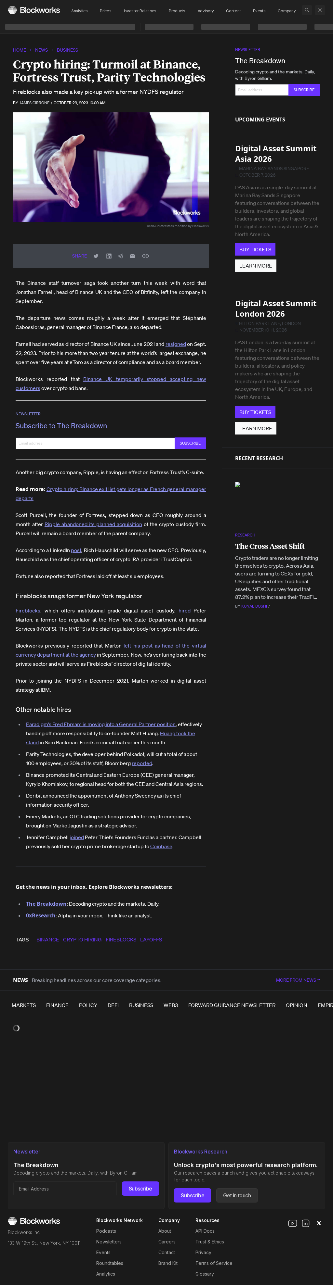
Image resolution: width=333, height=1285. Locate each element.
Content (233, 10)
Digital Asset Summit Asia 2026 (275, 153)
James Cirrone (34, 103)
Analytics (79, 10)
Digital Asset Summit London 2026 (275, 308)
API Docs (205, 1231)
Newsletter (28, 414)
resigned (176, 344)
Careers (167, 1241)
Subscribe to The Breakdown (61, 425)
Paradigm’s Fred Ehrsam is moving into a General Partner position (101, 724)
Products (177, 10)
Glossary (204, 1274)
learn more (255, 265)
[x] (318, 1223)
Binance (47, 939)
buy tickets (255, 249)
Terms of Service (214, 1263)
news (41, 50)
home (19, 50)
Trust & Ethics (209, 1241)
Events (259, 10)
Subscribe (140, 1188)
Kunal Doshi (254, 606)
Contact (166, 1252)
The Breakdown (260, 60)
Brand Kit (168, 1263)
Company (287, 10)
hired (185, 610)
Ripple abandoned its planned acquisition (93, 524)
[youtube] (292, 1223)
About (164, 1231)
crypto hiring (82, 939)
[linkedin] (305, 1223)
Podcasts (106, 1231)
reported (142, 763)
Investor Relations (140, 10)
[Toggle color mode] (320, 10)
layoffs (151, 939)
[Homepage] (34, 10)
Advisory (206, 10)
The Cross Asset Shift (270, 546)
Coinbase (161, 846)
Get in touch (237, 1195)
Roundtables (109, 1263)
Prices (105, 10)
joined (77, 837)
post (76, 550)
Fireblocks (28, 610)
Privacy (203, 1252)
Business (67, 50)
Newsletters (109, 1241)
